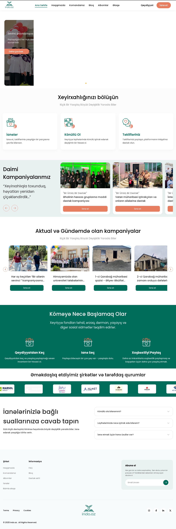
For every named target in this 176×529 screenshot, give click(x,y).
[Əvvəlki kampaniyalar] (5, 269)
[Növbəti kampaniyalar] (170, 269)
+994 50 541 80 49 (146, 1)
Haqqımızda (58, 7)
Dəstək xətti (34, 478)
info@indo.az (165, 1)
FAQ (30, 468)
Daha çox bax (125, 51)
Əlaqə (116, 7)
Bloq (91, 7)
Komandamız (77, 7)
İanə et (164, 7)
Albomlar (103, 7)
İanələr (6, 483)
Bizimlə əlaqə (9, 488)
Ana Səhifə (41, 7)
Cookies (27, 510)
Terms (6, 510)
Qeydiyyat (147, 7)
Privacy (16, 510)
